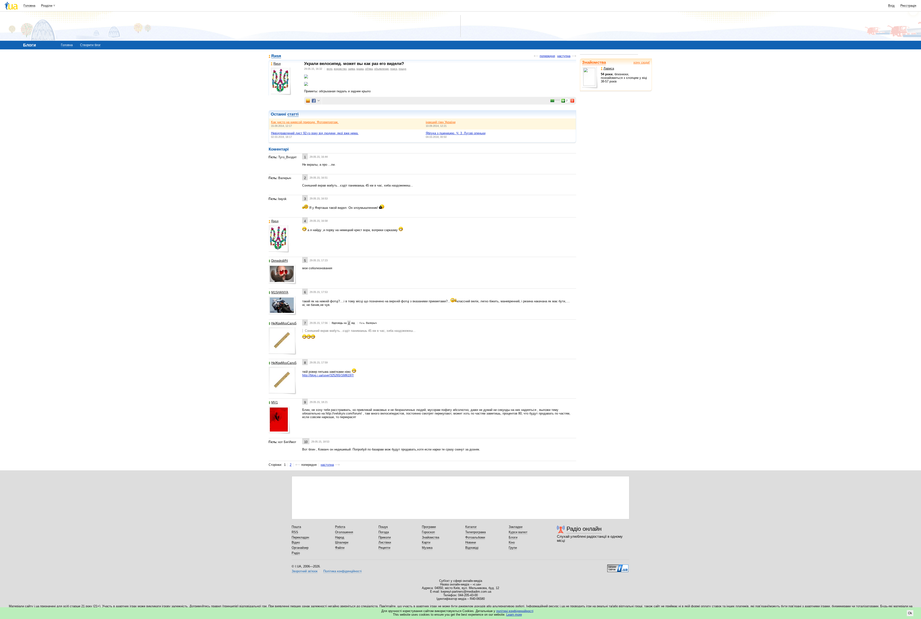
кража (360, 68)
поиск (393, 68)
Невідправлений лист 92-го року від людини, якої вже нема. (315, 133)
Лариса (608, 68)
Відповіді (471, 547)
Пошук (383, 527)
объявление (381, 68)
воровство (340, 68)
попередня (547, 56)
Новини (470, 542)
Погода (383, 532)
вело (329, 68)
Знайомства (594, 62)
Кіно (512, 542)
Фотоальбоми (475, 537)
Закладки (515, 527)
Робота (340, 527)
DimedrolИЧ (279, 261)
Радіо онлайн (584, 529)
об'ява (369, 68)
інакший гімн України (440, 122)
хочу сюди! (641, 62)
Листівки (384, 542)
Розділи (46, 5)
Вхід (891, 5)
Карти (426, 542)
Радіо (296, 553)
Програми (429, 527)
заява (351, 68)
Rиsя (276, 56)
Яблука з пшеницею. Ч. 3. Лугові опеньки (455, 133)
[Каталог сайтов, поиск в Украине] (617, 566)
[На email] (308, 101)
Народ (339, 537)
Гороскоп (428, 532)
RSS (295, 532)
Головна (29, 5)
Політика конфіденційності (342, 571)
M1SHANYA (279, 292)
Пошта (296, 527)
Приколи (384, 537)
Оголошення (344, 532)
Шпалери (341, 542)
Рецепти (384, 547)
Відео (296, 542)
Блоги (513, 537)
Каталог (471, 527)
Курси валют (518, 532)
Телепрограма (475, 532)
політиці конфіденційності (514, 611)
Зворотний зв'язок (305, 571)
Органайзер (300, 547)
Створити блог (90, 45)
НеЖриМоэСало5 (283, 323)
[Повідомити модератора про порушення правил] (572, 101)
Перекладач (300, 537)
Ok (910, 613)
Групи (513, 547)
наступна (563, 56)
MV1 (274, 402)
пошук (402, 68)
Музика (427, 547)
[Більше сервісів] (319, 101)
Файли (339, 547)
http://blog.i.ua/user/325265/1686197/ (328, 375)
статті (293, 114)
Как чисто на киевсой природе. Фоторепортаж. (305, 122)
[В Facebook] (314, 101)
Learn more (514, 614)
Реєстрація (908, 5)
